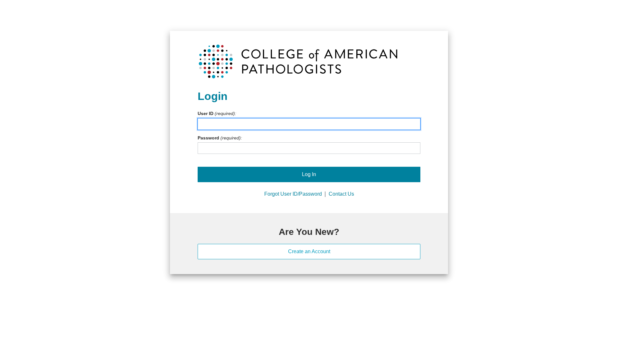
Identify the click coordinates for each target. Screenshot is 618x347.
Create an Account (309, 251)
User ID (205, 113)
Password (208, 137)
